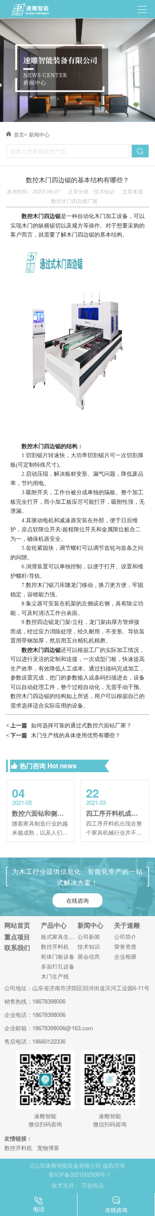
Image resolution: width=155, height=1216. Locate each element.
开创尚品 (92, 1185)
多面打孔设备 (57, 966)
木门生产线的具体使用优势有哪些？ (63, 735)
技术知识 (89, 946)
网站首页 (17, 925)
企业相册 (125, 956)
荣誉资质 (125, 946)
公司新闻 (89, 936)
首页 (20, 135)
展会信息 (89, 956)
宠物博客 (48, 1148)
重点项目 (17, 937)
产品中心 (54, 925)
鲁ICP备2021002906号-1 (79, 1174)
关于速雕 (127, 925)
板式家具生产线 (59, 936)
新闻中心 (39, 135)
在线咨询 (77, 900)
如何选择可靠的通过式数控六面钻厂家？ (68, 725)
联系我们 (17, 948)
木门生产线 (55, 976)
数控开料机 (55, 946)
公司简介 (125, 936)
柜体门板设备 (57, 956)
